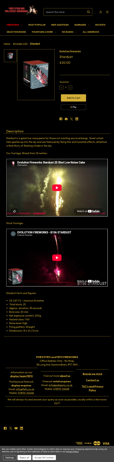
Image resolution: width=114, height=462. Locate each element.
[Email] (66, 118)
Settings (9, 457)
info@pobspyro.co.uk (60, 385)
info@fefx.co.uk (25, 389)
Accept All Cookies (44, 457)
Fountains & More (42, 32)
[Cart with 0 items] (107, 12)
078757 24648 (26, 393)
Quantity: (64, 81)
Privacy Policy (72, 451)
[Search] (88, 12)
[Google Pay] (73, 107)
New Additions (60, 25)
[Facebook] (61, 118)
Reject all (24, 457)
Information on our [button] (21, 374)
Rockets (100, 25)
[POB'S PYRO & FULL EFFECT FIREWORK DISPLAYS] (21, 12)
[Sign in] (100, 12)
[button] (92, 374)
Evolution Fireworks (70, 51)
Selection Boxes (16, 32)
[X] (71, 118)
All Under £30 (91, 32)
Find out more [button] (57, 375)
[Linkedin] (76, 118)
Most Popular (36, 25)
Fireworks (13, 25)
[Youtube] (16, 428)
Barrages (80, 25)
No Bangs (68, 32)
